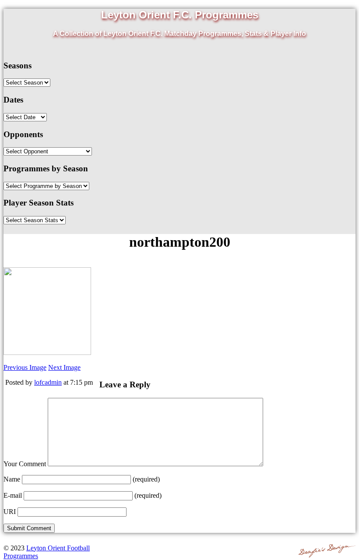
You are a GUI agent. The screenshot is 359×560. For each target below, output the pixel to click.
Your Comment (25, 464)
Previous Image (25, 367)
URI (10, 511)
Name (12, 479)
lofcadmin (48, 382)
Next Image (64, 367)
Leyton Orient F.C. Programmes (179, 15)
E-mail (13, 495)
